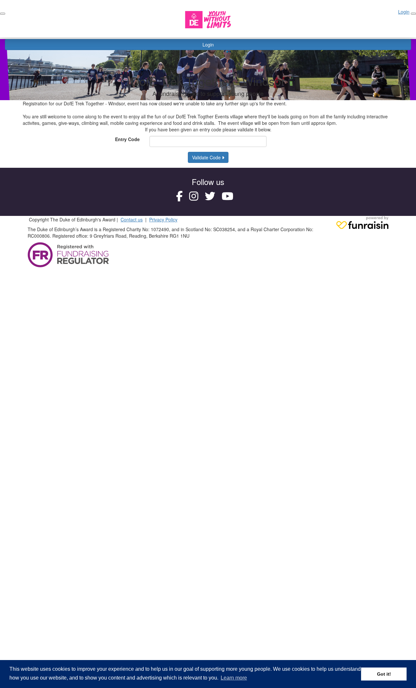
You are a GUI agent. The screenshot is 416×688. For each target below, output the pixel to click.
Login (208, 44)
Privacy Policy (163, 219)
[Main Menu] (2, 14)
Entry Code (127, 139)
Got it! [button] (384, 674)
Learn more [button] (234, 678)
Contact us (132, 219)
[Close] (413, 14)
